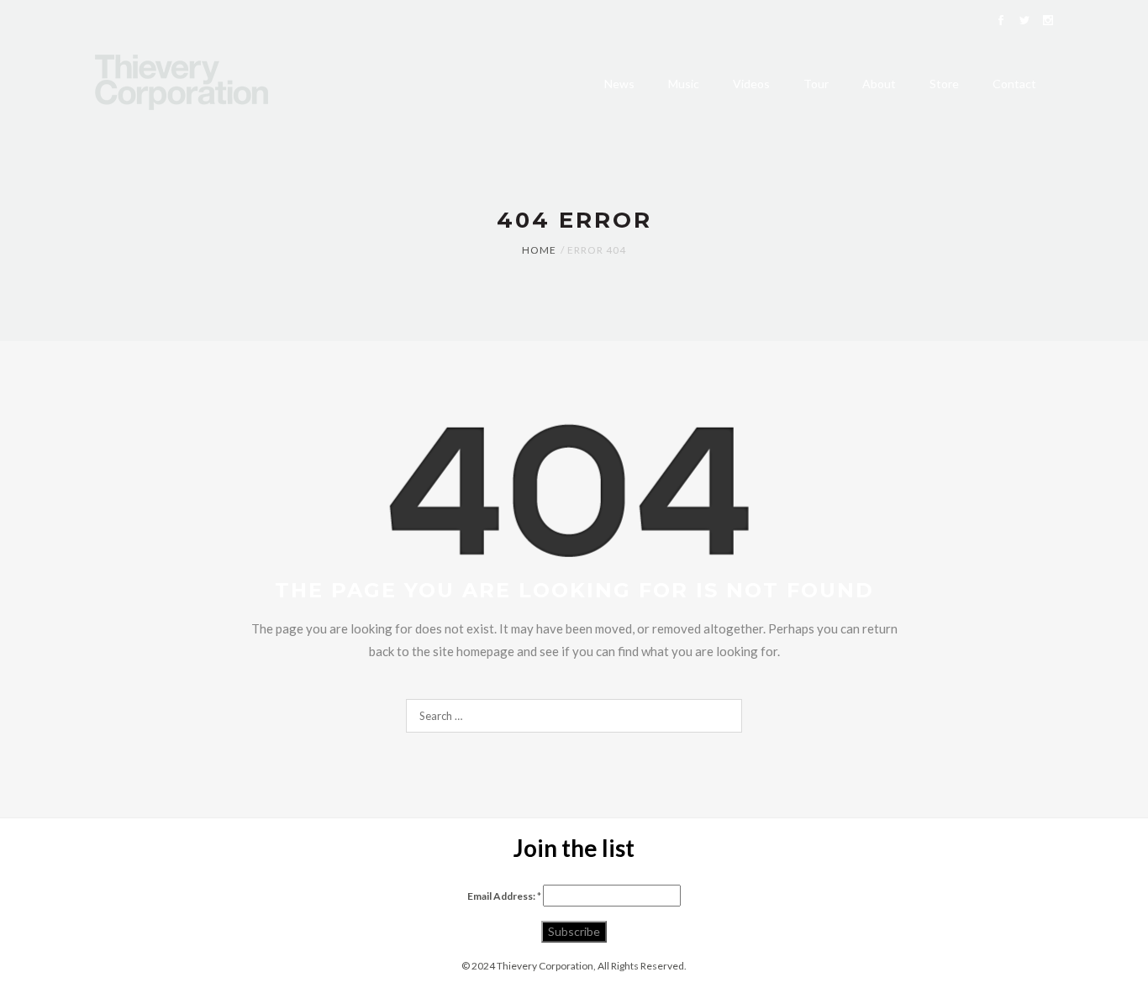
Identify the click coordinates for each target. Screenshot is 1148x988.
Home (539, 250)
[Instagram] (1048, 21)
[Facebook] (1001, 21)
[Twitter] (1024, 21)
